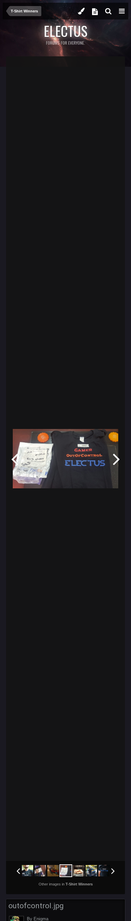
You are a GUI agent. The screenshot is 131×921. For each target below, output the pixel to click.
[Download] (99, 66)
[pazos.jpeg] (40, 870)
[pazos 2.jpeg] (14, 459)
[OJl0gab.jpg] (116, 459)
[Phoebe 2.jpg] (27, 870)
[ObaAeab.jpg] (91, 870)
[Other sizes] (83, 66)
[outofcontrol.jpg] (66, 870)
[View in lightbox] (113, 66)
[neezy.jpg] (104, 870)
